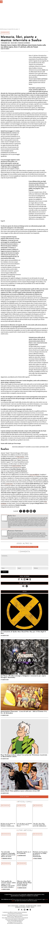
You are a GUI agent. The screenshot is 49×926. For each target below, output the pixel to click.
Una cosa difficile (34, 474)
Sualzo (14, 547)
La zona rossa (9, 483)
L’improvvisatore (16, 465)
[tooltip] (20, 511)
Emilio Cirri (14, 43)
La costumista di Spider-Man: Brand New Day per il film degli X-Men (23, 632)
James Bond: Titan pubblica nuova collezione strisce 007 (20, 791)
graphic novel (31, 547)
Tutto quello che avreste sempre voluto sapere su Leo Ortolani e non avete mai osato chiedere (8, 884)
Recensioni (5, 805)
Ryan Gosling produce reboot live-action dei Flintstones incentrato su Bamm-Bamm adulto (24, 755)
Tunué (21, 547)
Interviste (5, 32)
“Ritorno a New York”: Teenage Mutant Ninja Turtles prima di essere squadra (24, 883)
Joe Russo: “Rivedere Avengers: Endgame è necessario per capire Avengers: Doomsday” (23, 676)
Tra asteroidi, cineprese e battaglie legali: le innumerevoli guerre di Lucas (8, 854)
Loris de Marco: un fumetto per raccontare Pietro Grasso (24, 825)
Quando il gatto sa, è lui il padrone (24, 852)
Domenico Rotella (7, 858)
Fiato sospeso (20, 456)
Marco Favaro (6, 889)
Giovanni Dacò (22, 855)
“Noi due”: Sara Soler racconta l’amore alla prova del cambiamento (39, 825)
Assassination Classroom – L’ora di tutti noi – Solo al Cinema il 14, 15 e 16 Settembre (24, 712)
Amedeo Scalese (22, 888)
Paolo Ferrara (38, 858)
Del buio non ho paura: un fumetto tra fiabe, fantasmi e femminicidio (8, 825)
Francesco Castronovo (24, 43)
